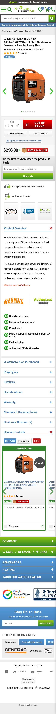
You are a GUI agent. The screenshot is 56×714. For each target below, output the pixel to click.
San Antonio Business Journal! (40, 25)
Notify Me (28, 176)
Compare (14, 526)
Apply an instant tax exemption (24, 140)
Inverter (29, 31)
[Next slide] (51, 491)
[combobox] (25, 18)
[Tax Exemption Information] (40, 140)
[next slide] (51, 91)
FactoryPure (36, 665)
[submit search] (51, 18)
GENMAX (18, 31)
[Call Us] (53, 9)
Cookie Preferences (28, 705)
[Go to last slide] (4, 491)
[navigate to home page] (25, 9)
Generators (6, 31)
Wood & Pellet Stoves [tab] (32, 642)
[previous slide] (4, 91)
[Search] (9, 9)
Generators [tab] (10, 642)
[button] (3, 9)
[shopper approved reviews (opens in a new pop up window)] (11, 211)
